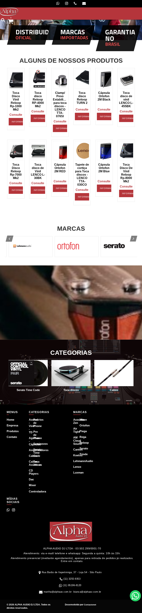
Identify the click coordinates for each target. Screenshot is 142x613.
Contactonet (89, 605)
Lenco (74, 466)
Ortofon (80, 425)
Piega (80, 431)
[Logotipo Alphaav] (9, 11)
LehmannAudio (74, 461)
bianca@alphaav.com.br (87, 591)
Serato (80, 448)
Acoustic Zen (74, 421)
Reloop (80, 442)
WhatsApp (135, 595)
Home (9, 419)
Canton (74, 449)
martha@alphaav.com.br (58, 591)
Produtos (9, 431)
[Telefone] (75, 3)
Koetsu (74, 455)
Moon (80, 419)
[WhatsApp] (57, 3)
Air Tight (74, 430)
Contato (9, 436)
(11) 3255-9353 (71, 578)
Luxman (74, 472)
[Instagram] (66, 3)
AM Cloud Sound (74, 440)
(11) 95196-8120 (72, 585)
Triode (80, 454)
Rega (80, 436)
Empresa (9, 425)
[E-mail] (84, 3)
